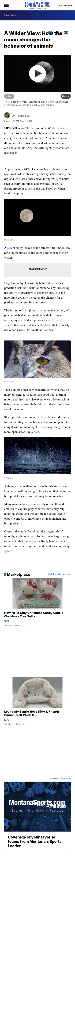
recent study (15, 248)
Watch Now (65, 5)
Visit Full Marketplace (59, 574)
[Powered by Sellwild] (66, 778)
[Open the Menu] (6, 5)
